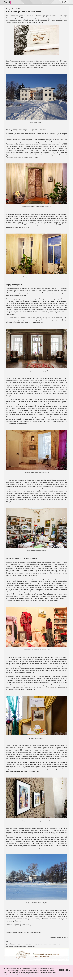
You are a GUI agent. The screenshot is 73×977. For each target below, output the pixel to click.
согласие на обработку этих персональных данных (22, 972)
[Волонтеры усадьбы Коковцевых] (36, 97)
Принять (64, 969)
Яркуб (7, 2)
